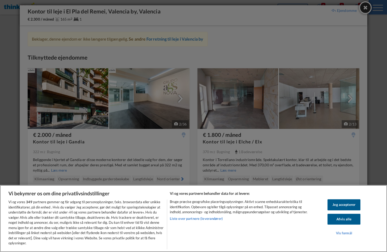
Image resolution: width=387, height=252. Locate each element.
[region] (193, 218)
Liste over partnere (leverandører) (196, 218)
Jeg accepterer (344, 204)
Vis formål (344, 233)
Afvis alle (343, 219)
